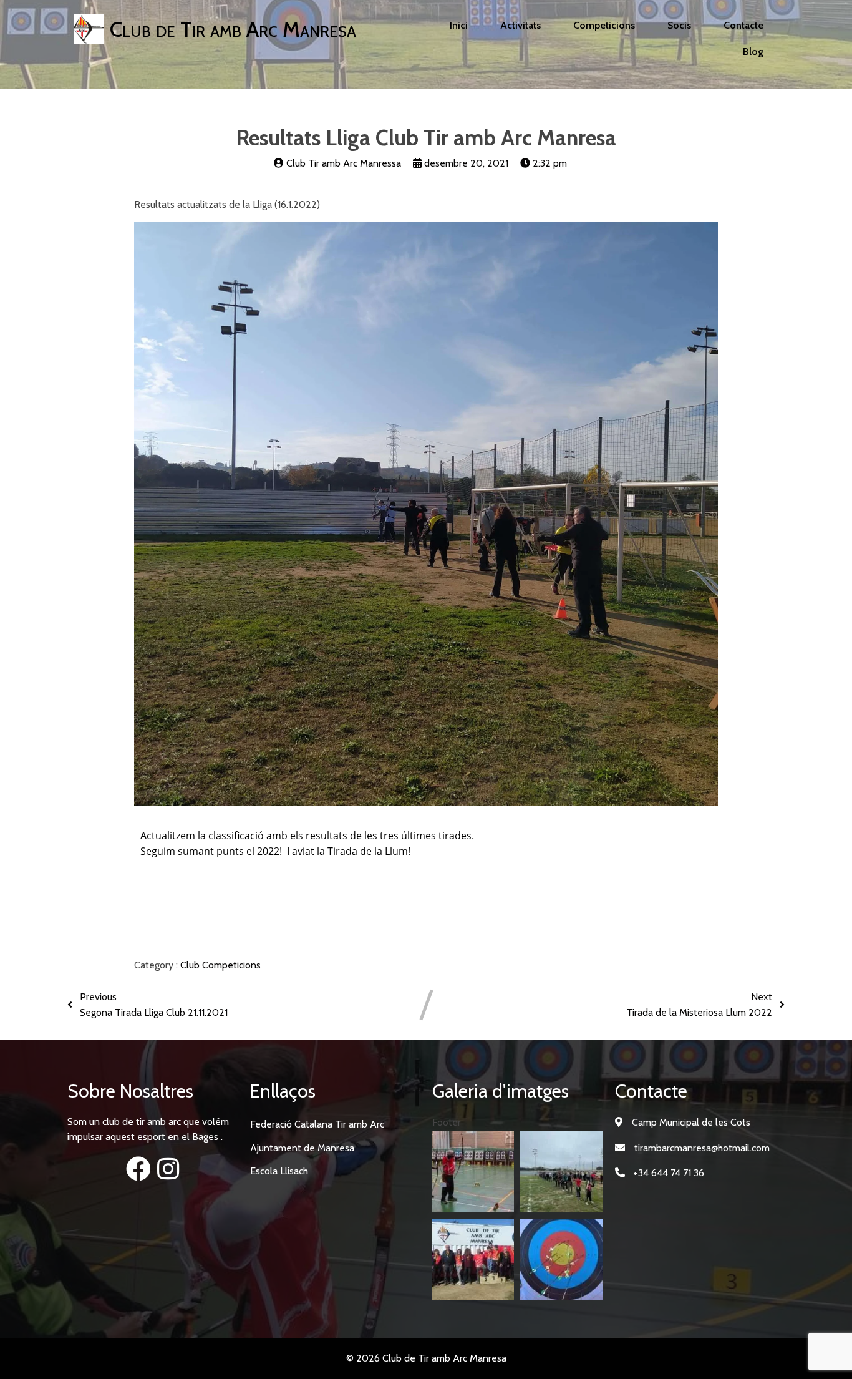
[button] (473, 1171)
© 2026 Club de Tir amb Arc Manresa (426, 1358)
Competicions (231, 965)
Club (191, 965)
